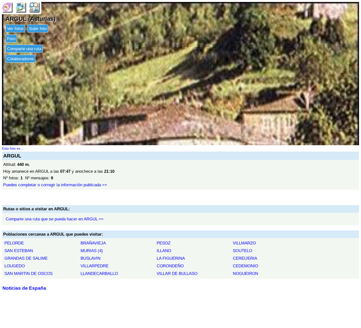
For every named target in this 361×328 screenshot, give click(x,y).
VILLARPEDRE (95, 265)
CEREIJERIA (245, 258)
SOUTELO (242, 250)
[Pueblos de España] (7, 6)
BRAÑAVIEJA (93, 243)
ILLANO (164, 250)
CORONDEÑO (170, 265)
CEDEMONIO (245, 265)
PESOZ (163, 243)
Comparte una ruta (24, 48)
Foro (11, 38)
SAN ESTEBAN (18, 250)
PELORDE (14, 243)
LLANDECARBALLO (99, 273)
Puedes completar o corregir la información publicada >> (55, 184)
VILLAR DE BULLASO (177, 273)
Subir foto (38, 28)
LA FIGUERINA (171, 258)
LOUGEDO (14, 265)
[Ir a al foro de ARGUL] (34, 6)
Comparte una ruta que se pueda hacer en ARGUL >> (55, 218)
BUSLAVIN (90, 258)
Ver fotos (15, 28)
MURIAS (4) (92, 250)
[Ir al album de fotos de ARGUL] (20, 6)
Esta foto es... (12, 148)
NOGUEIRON (245, 273)
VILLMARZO (244, 243)
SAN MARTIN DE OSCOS (28, 273)
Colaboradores (20, 58)
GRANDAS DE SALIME (26, 258)
